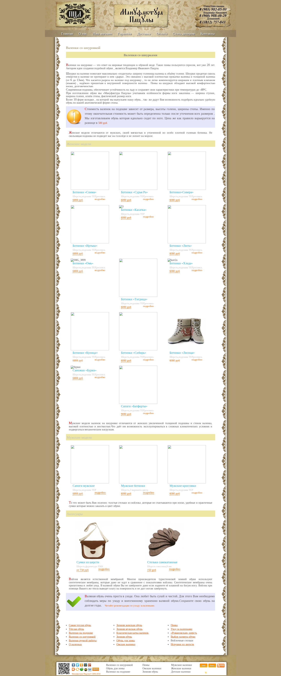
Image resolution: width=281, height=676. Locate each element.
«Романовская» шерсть (184, 632)
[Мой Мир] (86, 664)
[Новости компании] (212, 666)
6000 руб (78, 200)
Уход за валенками (181, 629)
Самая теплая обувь (80, 625)
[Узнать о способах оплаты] (95, 670)
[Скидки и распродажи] (203, 666)
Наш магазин (102, 34)
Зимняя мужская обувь (129, 629)
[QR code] (64, 674)
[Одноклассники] (82, 664)
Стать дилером (184, 34)
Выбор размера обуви (183, 636)
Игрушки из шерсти (182, 644)
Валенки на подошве (81, 632)
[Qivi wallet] (77, 670)
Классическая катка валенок (132, 632)
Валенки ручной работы (83, 640)
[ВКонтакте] (73, 664)
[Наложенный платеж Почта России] (90, 670)
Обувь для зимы (125, 640)
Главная (67, 34)
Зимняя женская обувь (129, 625)
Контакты (207, 34)
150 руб (151, 570)
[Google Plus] (90, 664)
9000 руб (126, 414)
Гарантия (124, 34)
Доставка (144, 34)
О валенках (75, 644)
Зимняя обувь (124, 636)
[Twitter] (78, 664)
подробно (100, 492)
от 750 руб (82, 570)
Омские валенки (125, 644)
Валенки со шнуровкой (82, 636)
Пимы (174, 625)
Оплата (161, 34)
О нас (83, 34)
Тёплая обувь (76, 629)
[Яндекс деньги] (72, 670)
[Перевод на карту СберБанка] (81, 670)
